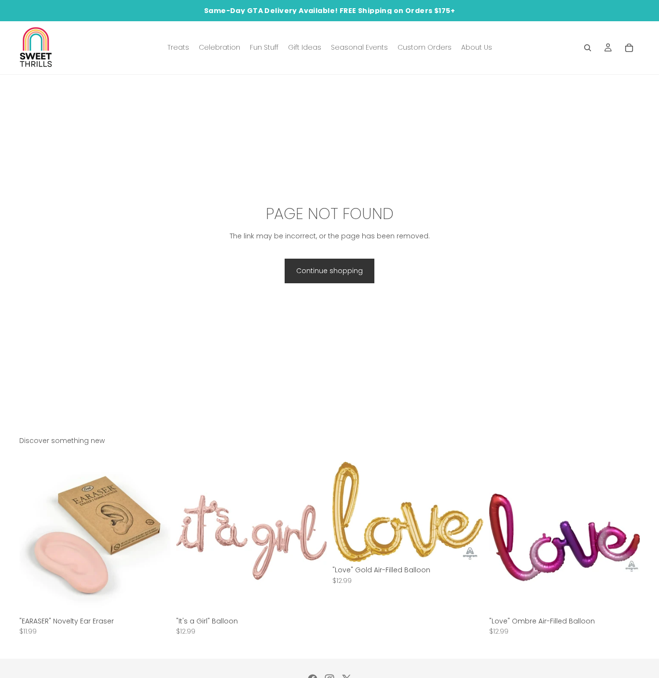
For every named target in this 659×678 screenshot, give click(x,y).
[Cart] (629, 47)
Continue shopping (329, 271)
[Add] (155, 598)
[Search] (587, 47)
